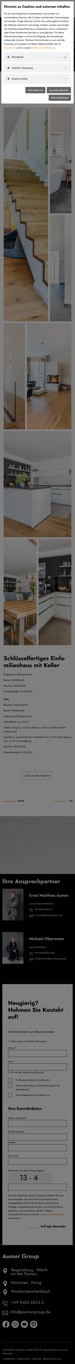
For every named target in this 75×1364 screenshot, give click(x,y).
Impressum (10, 48)
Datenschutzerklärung (43, 48)
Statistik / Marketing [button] (22, 68)
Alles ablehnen (35, 90)
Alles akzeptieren (60, 97)
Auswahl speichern (59, 90)
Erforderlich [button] (18, 57)
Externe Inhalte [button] (20, 79)
